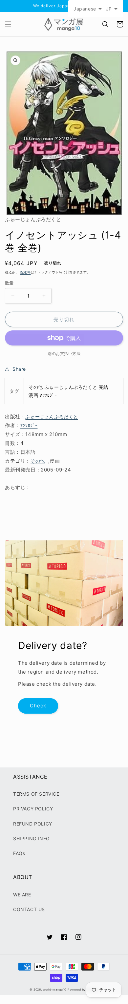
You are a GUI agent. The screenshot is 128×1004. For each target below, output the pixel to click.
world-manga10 (54, 989)
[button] (8, 24)
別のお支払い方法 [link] (64, 353)
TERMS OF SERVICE (36, 794)
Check (38, 705)
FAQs (19, 853)
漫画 (33, 395)
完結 (103, 387)
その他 (36, 387)
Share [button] (19, 369)
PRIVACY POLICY (33, 808)
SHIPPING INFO (31, 838)
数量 (9, 282)
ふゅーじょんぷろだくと (71, 387)
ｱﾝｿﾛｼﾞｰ (48, 395)
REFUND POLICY (32, 823)
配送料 (25, 272)
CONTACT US (29, 909)
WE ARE (22, 894)
